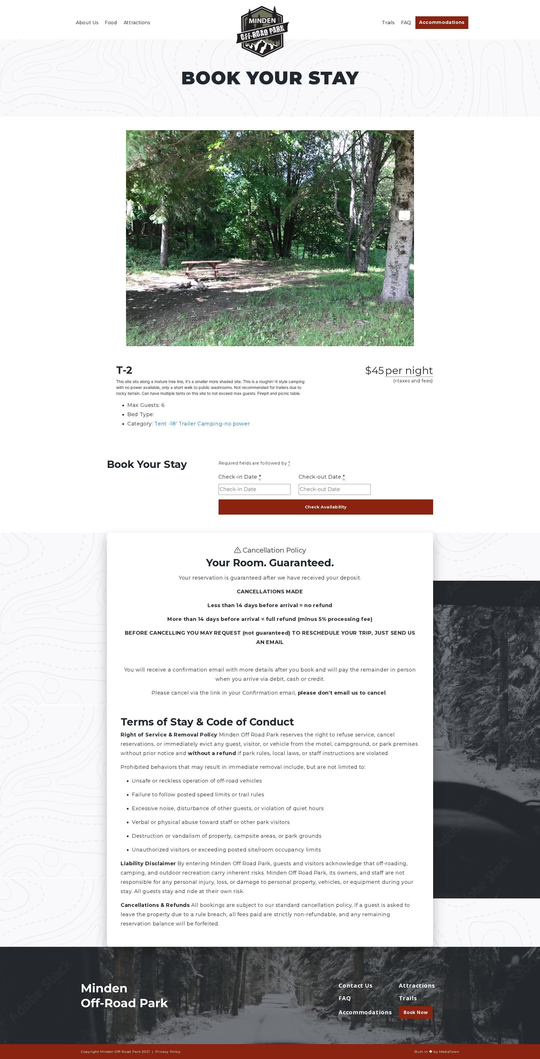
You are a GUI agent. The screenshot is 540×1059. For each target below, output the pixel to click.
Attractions (137, 22)
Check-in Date (240, 477)
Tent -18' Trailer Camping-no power (202, 424)
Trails (388, 22)
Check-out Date (322, 477)
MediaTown (449, 1051)
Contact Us (355, 985)
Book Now (416, 1012)
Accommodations (442, 22)
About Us (87, 22)
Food (111, 22)
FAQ (406, 22)
